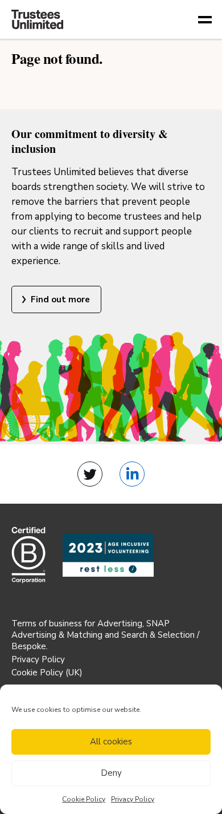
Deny (111, 773)
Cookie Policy (83, 799)
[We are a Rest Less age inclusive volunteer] (108, 555)
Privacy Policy (132, 799)
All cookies (111, 741)
